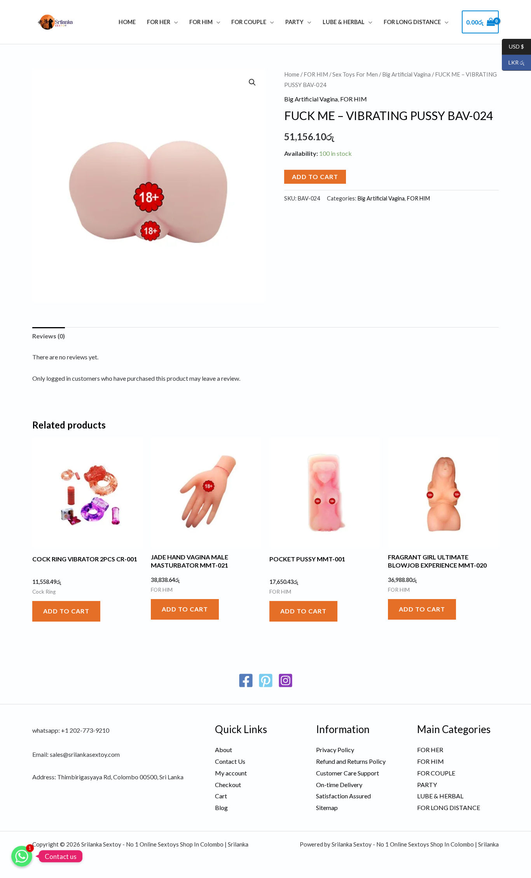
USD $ (513, 47)
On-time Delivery (339, 784)
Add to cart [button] (66, 611)
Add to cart (315, 176)
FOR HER (158, 22)
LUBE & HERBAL (344, 22)
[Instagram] (285, 680)
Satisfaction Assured (343, 796)
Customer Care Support (347, 773)
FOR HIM (201, 22)
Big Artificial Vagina (406, 74)
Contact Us (230, 761)
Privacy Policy (335, 749)
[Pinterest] (265, 680)
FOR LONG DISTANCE (412, 22)
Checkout (228, 784)
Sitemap (327, 807)
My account (231, 773)
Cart (221, 796)
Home (127, 22)
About (223, 749)
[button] (252, 82)
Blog (221, 807)
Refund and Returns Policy (351, 761)
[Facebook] (245, 680)
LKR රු (513, 62)
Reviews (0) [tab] (48, 336)
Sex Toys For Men (355, 74)
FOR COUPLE (248, 22)
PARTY (294, 22)
